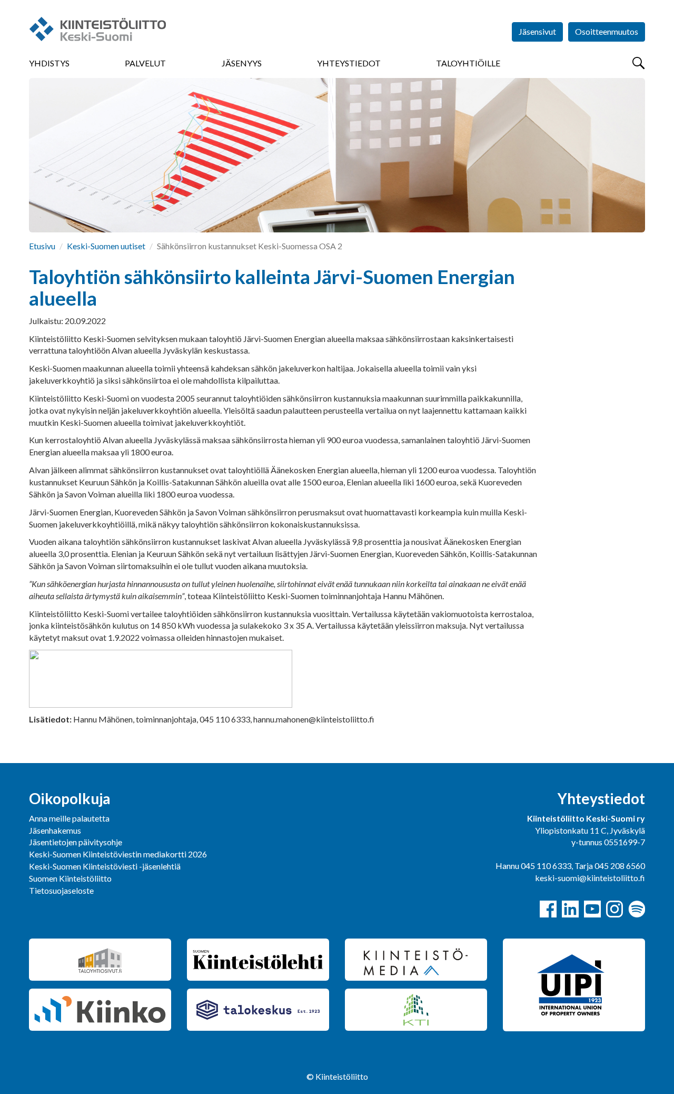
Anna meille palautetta (69, 818)
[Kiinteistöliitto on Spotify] (636, 909)
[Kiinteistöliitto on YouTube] (592, 909)
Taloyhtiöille (468, 63)
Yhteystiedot (349, 63)
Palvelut (145, 63)
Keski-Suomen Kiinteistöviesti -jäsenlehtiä (105, 866)
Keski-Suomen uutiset (106, 246)
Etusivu (42, 246)
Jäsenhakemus (55, 830)
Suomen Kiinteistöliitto (70, 878)
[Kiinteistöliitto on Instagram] (614, 909)
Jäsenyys (242, 63)
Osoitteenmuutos (606, 31)
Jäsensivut (537, 31)
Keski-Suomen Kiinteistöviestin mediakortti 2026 (118, 854)
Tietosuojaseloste (61, 890)
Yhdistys (49, 63)
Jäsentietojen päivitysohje (75, 842)
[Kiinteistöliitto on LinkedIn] (570, 909)
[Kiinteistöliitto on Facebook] (548, 909)
